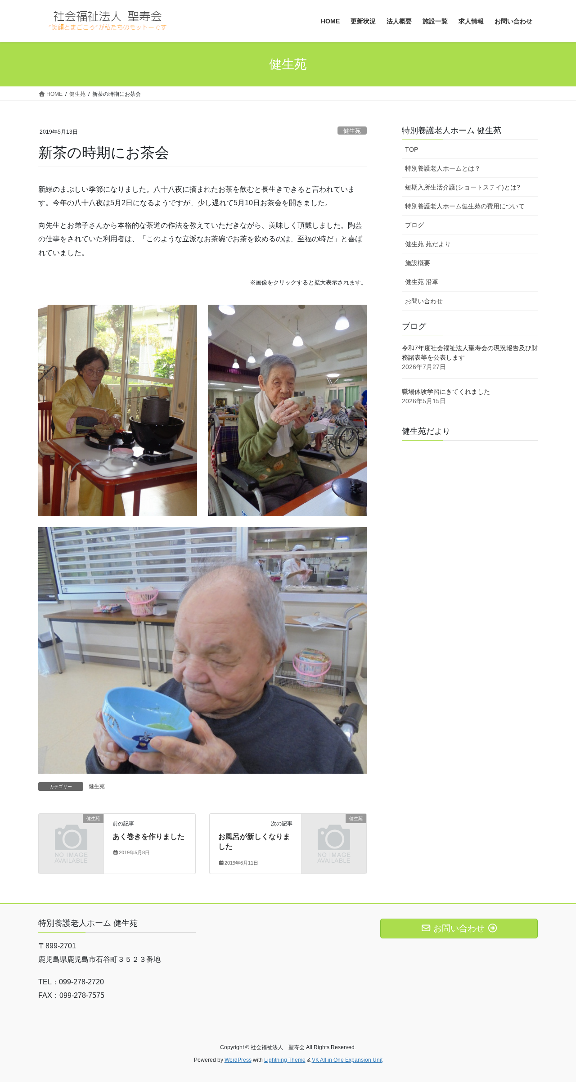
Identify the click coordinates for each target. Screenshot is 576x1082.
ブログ (414, 225)
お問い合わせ (424, 301)
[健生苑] (71, 833)
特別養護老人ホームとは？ (443, 168)
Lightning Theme (285, 1060)
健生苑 (352, 130)
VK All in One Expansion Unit (347, 1060)
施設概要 (417, 262)
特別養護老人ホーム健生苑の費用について (465, 206)
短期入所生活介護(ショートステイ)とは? (462, 187)
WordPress (238, 1060)
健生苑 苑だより (428, 244)
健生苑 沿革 (421, 281)
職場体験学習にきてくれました (446, 391)
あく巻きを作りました (148, 836)
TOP (411, 149)
